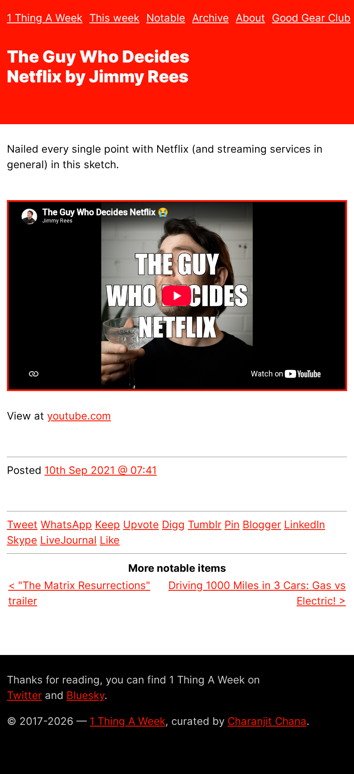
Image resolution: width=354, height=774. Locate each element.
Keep (107, 524)
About (250, 18)
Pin (232, 524)
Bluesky (85, 695)
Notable (165, 18)
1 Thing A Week (44, 18)
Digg (173, 524)
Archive (210, 18)
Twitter (24, 695)
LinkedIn (304, 524)
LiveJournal (68, 540)
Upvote (141, 524)
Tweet (22, 524)
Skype (22, 540)
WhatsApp (66, 524)
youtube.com (79, 416)
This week (114, 18)
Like (110, 540)
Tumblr (204, 524)
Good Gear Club (311, 18)
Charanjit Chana (267, 721)
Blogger (262, 524)
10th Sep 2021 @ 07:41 (100, 470)
